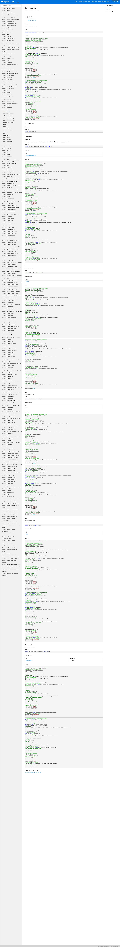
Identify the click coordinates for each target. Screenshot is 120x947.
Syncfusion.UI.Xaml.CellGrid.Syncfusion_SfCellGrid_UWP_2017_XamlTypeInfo (11, 213)
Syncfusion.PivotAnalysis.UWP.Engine (9, 163)
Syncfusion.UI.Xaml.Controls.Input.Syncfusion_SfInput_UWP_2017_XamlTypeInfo (11, 239)
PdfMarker (5, 131)
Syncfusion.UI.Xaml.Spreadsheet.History (9, 459)
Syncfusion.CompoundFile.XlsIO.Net (9, 25)
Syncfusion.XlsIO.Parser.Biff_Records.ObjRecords (11, 564)
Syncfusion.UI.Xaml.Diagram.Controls (9, 317)
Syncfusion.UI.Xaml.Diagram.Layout (9, 319)
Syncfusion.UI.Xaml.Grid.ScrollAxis (8, 356)
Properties (108, 9)
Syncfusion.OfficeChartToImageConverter (10, 73)
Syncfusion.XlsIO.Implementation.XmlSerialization (8, 530)
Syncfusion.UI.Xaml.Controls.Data (8, 229)
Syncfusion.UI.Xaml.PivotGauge (8, 402)
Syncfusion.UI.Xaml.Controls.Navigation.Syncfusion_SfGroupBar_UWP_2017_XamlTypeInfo (11, 267)
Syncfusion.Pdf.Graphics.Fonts (8, 101)
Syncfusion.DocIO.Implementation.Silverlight (10, 43)
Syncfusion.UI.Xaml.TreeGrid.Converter (9, 477)
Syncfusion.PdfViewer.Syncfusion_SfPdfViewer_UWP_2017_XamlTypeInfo (11, 158)
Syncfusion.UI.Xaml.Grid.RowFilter (8, 354)
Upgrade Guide (86, 1)
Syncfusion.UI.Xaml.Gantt (7, 332)
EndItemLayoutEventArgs (8, 116)
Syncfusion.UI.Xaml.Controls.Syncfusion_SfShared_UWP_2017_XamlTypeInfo (11, 307)
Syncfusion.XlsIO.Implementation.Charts (10, 501)
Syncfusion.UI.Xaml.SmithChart (8, 446)
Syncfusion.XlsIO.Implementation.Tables (9, 516)
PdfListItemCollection (7, 128)
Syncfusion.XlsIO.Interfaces (7, 543)
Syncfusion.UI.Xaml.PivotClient (8, 396)
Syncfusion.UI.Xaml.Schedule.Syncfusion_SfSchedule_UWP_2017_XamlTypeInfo (11, 441)
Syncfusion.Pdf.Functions (7, 97)
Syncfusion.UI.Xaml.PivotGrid (7, 407)
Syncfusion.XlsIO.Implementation (8, 499)
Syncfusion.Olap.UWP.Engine (7, 79)
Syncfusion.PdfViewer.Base (7, 156)
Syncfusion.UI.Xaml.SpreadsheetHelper (9, 466)
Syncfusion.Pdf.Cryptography (7, 96)
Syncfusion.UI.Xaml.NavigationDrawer (9, 383)
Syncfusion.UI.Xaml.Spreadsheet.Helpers (10, 457)
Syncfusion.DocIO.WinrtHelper (8, 58)
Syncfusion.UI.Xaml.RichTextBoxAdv (9, 427)
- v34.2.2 (16, 2)
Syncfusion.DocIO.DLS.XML (7, 42)
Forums (109, 1)
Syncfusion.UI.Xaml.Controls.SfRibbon (9, 300)
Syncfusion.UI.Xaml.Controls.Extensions (9, 233)
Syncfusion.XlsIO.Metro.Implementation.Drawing (10, 550)
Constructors (108, 8)
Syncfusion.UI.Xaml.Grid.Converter (8, 346)
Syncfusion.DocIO (5, 34)
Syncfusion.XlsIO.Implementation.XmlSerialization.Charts (8, 534)
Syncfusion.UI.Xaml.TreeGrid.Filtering (9, 479)
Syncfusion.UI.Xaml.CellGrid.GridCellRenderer (10, 207)
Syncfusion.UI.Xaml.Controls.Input (8, 235)
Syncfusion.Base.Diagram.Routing (8, 8)
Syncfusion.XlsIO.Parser (6, 553)
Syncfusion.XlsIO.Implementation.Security (10, 512)
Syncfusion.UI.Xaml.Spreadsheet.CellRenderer (10, 449)
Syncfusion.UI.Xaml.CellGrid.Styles (8, 211)
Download (115, 1)
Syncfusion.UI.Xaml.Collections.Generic (9, 224)
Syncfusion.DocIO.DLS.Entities (8, 40)
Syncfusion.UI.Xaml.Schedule (7, 438)
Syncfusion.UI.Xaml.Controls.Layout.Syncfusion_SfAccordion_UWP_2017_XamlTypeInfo (11, 245)
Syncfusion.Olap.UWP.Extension (8, 81)
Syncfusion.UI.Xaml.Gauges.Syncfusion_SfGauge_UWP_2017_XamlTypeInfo (11, 336)
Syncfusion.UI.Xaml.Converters (8, 313)
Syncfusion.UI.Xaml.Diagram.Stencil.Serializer (10, 326)
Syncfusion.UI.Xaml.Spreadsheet (8, 448)
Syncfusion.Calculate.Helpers (7, 12)
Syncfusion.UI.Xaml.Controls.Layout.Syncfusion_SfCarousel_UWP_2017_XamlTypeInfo (11, 248)
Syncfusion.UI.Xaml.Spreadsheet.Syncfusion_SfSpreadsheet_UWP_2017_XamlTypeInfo (12, 463)
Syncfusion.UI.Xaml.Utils (6, 490)
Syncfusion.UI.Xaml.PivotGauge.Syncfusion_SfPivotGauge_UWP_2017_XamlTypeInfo (12, 404)
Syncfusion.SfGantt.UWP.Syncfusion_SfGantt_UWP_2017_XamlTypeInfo (11, 180)
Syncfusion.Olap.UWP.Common (8, 75)
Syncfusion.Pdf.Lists (6, 111)
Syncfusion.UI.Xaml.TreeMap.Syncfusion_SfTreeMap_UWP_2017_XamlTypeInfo (11, 486)
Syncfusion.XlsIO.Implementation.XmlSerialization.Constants (8, 537)
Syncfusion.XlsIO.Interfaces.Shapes (8, 545)
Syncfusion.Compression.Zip (7, 29)
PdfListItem (5, 126)
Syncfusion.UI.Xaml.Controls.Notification (10, 284)
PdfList (4, 124)
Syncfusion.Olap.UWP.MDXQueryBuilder (9, 84)
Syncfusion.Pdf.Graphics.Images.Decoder (10, 103)
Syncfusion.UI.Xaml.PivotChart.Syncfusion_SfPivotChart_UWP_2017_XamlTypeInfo (11, 392)
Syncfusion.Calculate (6, 10)
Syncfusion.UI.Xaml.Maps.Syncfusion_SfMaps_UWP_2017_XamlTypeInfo (11, 381)
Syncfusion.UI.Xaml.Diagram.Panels (9, 321)
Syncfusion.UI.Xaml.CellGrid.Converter (9, 205)
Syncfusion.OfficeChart (6, 68)
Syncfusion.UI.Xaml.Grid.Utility (8, 365)
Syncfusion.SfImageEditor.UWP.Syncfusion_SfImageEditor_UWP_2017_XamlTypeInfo (12, 184)
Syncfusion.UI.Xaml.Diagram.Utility (8, 330)
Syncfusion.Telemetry (6, 196)
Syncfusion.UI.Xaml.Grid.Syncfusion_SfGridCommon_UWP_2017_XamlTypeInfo (12, 362)
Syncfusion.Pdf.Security (6, 148)
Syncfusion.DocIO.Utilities (7, 56)
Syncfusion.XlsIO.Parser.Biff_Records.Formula (10, 558)
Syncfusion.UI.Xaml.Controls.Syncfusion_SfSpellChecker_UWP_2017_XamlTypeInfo (12, 310)
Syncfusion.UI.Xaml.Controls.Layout (9, 242)
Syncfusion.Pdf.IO (5, 109)
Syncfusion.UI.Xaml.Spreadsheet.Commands (10, 451)
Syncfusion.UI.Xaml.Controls (7, 225)
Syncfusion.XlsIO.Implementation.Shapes (10, 514)
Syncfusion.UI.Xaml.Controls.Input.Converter (10, 237)
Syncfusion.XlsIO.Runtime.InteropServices (10, 568)
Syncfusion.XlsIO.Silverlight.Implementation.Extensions (10, 570)
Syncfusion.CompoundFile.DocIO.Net (9, 17)
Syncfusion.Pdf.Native (6, 143)
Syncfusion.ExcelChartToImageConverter (10, 64)
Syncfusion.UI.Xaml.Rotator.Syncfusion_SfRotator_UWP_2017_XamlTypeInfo (11, 436)
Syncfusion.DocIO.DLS (6, 36)
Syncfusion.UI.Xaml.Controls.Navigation (9, 264)
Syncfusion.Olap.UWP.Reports (8, 88)
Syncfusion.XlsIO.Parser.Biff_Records (9, 555)
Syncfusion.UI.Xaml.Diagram (7, 315)
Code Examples (78, 1)
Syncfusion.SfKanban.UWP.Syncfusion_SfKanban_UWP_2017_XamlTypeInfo (11, 188)
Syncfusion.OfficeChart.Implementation (9, 71)
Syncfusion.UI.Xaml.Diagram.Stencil (9, 324)
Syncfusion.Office (5, 66)
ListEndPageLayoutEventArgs (8, 122)
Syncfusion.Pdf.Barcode (6, 92)
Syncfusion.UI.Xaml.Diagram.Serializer (9, 322)
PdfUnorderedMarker (7, 139)
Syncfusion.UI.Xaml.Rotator (7, 433)
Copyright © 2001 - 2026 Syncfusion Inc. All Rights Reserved (108, 946)
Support (104, 1)
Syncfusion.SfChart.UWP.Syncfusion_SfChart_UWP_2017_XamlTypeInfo (11, 173)
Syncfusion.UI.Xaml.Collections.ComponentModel (8, 221)
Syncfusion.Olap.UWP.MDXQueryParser (9, 86)
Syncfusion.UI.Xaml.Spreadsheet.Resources (10, 461)
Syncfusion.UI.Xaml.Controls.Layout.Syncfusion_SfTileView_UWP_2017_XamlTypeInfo (11, 256)
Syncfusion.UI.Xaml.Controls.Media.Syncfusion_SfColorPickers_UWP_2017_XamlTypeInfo (12, 261)
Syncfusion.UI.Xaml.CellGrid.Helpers (9, 209)
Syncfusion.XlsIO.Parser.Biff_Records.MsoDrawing (9, 561)
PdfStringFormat (29, 660)
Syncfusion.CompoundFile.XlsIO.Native (9, 23)
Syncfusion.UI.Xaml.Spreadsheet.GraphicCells (10, 455)
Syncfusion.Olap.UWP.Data (7, 77)
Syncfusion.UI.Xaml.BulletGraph (8, 198)
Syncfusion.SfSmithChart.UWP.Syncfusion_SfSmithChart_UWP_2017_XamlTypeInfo (12, 191)
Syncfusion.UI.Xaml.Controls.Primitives (9, 297)
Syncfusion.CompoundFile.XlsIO (8, 21)
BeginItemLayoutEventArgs (8, 113)
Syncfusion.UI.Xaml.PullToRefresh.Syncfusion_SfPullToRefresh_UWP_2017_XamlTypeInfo (12, 425)
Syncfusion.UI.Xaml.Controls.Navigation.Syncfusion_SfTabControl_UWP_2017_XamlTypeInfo (12, 278)
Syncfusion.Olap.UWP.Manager (8, 83)
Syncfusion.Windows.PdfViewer (8, 492)
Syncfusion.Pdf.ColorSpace (7, 94)
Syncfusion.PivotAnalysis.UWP (8, 161)
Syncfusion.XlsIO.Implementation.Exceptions (10, 509)
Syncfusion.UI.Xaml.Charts (7, 216)
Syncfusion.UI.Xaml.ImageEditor (8, 372)
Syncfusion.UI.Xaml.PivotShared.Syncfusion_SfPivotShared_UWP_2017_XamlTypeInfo (12, 417)
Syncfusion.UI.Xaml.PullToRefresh (8, 422)
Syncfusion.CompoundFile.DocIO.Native (9, 15)
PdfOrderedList (6, 133)
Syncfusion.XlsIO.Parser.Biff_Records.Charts (10, 556)
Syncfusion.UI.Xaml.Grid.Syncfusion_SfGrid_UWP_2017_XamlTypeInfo (10, 359)
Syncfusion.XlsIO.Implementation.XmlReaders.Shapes (11, 526)
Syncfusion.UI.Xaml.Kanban (7, 376)
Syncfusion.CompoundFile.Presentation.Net (10, 19)
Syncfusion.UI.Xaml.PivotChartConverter (10, 394)
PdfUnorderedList (6, 137)
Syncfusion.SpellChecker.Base (7, 194)
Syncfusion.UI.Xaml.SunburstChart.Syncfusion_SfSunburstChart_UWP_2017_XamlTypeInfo (12, 471)
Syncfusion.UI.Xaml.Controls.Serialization (10, 298)
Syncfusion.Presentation (7, 167)
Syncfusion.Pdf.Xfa (5, 152)
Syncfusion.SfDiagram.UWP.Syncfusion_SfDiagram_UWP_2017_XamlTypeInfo (11, 177)
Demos (99, 1)
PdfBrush (27, 281)
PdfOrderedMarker (6, 135)
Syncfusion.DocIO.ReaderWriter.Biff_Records (10, 47)
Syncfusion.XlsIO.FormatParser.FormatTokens (11, 498)
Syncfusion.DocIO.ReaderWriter (8, 45)
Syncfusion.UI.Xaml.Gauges (7, 334)
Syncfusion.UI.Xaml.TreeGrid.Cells (8, 475)
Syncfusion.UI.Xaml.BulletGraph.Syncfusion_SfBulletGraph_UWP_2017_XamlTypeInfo (12, 200)
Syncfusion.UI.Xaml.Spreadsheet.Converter (10, 453)
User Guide (94, 1)
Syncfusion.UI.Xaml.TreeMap (7, 483)
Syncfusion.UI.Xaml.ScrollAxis (7, 444)
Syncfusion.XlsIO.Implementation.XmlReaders (11, 524)
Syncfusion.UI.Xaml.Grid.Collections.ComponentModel (9, 344)
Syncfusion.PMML (5, 165)
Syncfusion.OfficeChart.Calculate (8, 69)
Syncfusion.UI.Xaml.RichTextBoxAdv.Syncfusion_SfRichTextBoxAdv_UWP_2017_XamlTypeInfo (13, 430)
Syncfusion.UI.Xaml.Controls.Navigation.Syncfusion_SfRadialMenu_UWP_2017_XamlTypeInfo (12, 274)
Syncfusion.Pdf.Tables (6, 150)
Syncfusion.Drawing (6, 60)
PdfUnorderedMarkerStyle (8, 141)
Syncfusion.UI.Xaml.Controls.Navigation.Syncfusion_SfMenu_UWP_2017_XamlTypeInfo (11, 270)
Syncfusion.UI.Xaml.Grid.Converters (9, 348)
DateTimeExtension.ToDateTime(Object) (33, 772)
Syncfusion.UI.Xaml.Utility (7, 488)
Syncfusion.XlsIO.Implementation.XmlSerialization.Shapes (8, 541)
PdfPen (27, 534)
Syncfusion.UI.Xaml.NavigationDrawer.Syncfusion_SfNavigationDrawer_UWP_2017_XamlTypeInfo (13, 386)
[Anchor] (24, 123)
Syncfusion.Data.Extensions (7, 32)
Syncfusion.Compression (7, 27)
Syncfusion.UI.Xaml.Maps (7, 378)
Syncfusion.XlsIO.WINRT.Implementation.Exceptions (10, 574)
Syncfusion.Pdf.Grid (6, 105)
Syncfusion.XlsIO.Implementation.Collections (10, 503)
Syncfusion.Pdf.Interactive (7, 107)
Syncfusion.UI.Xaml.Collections (8, 218)
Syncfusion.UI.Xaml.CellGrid (7, 203)
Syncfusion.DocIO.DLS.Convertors (8, 38)
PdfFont (27, 408)
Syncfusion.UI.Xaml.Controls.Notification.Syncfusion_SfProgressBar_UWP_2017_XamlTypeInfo (12, 294)
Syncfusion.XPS (5, 577)
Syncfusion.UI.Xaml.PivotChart (8, 389)
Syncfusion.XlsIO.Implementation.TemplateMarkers (8, 519)
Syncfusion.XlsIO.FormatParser (8, 496)
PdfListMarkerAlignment (7, 130)
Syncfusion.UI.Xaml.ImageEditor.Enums (9, 374)
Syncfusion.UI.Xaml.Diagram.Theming (9, 328)
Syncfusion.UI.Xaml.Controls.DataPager (9, 231)
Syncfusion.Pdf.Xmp (6, 154)
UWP (12, 2)
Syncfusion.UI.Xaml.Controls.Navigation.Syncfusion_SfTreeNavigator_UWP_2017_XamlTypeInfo (12, 281)
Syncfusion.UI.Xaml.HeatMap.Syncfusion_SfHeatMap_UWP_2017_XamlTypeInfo (11, 369)
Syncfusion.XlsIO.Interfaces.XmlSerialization (10, 547)
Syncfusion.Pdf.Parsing (6, 145)
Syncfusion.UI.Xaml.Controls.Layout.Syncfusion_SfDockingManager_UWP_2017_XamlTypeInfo (13, 252)
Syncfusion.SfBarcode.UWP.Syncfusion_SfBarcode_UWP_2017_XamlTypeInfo (11, 170)
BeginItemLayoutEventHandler (9, 115)
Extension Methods (109, 11)
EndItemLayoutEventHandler (8, 118)
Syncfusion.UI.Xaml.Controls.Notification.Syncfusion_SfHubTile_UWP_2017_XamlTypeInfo (11, 290)
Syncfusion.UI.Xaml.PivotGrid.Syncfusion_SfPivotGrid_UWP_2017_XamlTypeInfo (11, 410)
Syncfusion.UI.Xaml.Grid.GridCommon (9, 350)
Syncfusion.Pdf (5, 90)
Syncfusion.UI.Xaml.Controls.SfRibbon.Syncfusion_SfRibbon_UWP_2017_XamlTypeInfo (11, 303)
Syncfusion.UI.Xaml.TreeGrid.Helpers (9, 481)
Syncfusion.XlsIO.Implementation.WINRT (10, 522)
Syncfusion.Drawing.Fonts (7, 62)
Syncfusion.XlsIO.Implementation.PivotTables (10, 511)
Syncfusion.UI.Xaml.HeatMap (7, 367)
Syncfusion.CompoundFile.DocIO (8, 14)
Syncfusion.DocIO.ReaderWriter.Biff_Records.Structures (10, 50)
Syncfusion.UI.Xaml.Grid (6, 339)
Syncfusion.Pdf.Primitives (7, 146)
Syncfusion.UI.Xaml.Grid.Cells (7, 341)
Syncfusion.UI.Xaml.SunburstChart (8, 468)
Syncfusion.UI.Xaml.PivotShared (8, 414)
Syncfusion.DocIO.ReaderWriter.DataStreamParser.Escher (8, 54)
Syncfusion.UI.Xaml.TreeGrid (7, 473)
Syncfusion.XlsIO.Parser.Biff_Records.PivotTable (11, 566)
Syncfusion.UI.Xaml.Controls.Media (8, 258)
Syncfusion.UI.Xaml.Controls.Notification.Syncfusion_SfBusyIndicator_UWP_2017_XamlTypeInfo (12, 287)
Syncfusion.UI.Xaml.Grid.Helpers (8, 352)
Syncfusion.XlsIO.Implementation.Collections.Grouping (10, 506)
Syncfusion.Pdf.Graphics (6, 99)
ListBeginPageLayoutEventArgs (9, 120)
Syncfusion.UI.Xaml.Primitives (7, 420)
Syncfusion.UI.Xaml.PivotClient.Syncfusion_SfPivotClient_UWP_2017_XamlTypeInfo (12, 399)
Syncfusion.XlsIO (5, 494)
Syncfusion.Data (5, 30)
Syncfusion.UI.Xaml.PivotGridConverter (9, 413)
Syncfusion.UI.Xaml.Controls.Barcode (9, 227)
